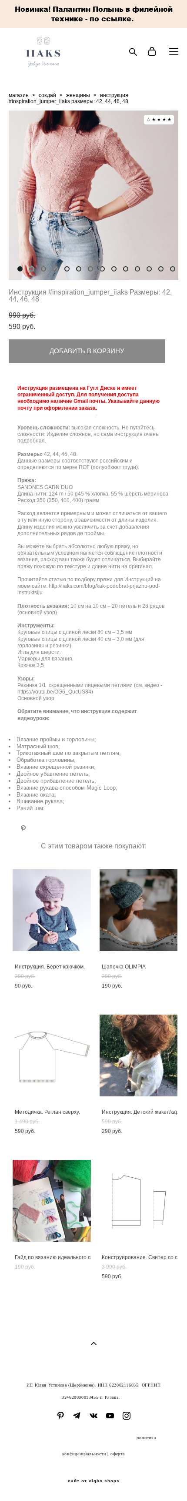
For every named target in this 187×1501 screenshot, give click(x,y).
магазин (19, 95)
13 (161, 268)
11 (137, 268)
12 (149, 268)
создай (47, 95)
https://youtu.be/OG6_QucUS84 (54, 692)
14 (172, 268)
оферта (117, 1453)
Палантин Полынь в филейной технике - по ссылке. (112, 13)
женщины (78, 95)
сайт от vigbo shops (94, 1481)
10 (125, 268)
